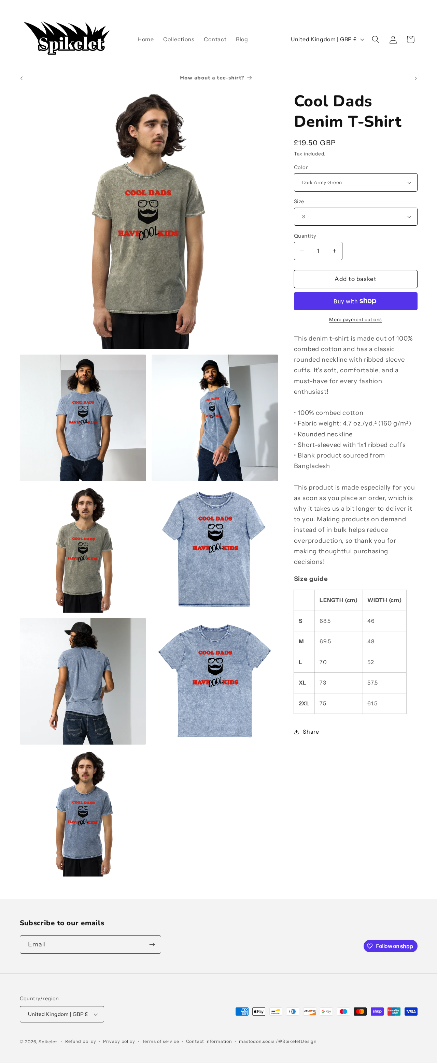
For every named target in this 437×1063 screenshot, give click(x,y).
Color (301, 167)
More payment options (355, 319)
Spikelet (48, 1041)
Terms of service (160, 1041)
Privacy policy (119, 1041)
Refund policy (80, 1041)
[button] (375, 39)
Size (299, 201)
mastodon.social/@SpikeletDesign (278, 1041)
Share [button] (311, 731)
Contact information (209, 1041)
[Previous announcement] (21, 78)
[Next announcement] (415, 78)
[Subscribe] (152, 944)
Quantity (305, 236)
